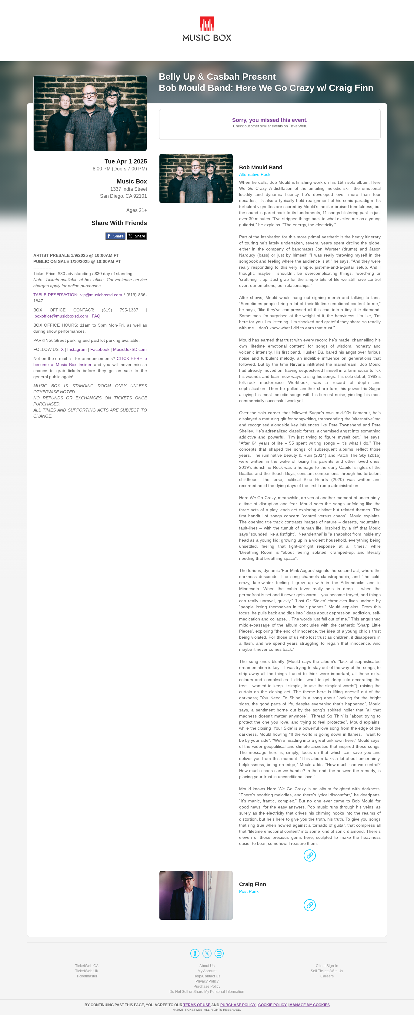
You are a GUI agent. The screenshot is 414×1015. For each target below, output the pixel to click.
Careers (327, 976)
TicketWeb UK (86, 971)
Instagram (77, 349)
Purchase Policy (207, 986)
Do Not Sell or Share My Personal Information (206, 992)
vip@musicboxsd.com (101, 294)
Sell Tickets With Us (327, 971)
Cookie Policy (273, 1005)
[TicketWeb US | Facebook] (194, 953)
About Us (207, 966)
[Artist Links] (310, 857)
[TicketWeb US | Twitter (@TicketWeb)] (207, 953)
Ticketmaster (86, 976)
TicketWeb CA (86, 966)
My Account (207, 971)
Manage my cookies (309, 1005)
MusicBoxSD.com (130, 349)
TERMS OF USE (197, 1005)
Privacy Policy (207, 981)
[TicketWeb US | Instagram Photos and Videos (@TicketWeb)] (219, 953)
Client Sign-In (327, 966)
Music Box (132, 181)
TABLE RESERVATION (55, 294)
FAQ (96, 316)
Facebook (99, 349)
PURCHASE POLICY (238, 1005)
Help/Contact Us (206, 976)
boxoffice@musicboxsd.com (61, 316)
